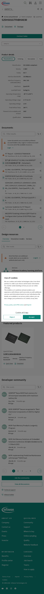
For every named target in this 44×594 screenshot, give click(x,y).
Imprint (29, 305)
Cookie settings (22, 312)
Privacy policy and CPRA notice (14, 305)
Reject (12, 317)
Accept (32, 317)
